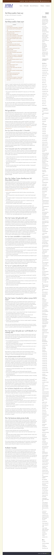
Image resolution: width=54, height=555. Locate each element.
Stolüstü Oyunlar (10, 49)
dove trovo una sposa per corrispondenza (45, 230)
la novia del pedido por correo (44, 326)
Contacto (48, 6)
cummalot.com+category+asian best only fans (45, 188)
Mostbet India (44, 368)
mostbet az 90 (45, 345)
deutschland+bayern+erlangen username (45, 213)
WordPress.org (45, 548)
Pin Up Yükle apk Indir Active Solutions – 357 (45, 407)
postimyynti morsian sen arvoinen (44, 421)
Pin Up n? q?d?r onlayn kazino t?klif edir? (14, 67)
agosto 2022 (44, 96)
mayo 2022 (44, 101)
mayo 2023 (44, 80)
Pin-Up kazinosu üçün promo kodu (13, 48)
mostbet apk (44, 343)
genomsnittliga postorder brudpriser (45, 295)
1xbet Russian (44, 138)
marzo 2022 (44, 105)
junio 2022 (44, 100)
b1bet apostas (45, 142)
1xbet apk (44, 121)
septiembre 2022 (45, 94)
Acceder (43, 541)
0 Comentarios (18, 15)
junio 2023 (44, 79)
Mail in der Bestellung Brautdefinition (45, 340)
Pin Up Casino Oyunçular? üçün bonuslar (14, 52)
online (43, 383)
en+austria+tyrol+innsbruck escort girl (45, 246)
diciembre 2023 (45, 68)
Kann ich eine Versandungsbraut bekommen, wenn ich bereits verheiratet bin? (45, 321)
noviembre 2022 (45, 91)
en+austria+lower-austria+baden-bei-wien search (45, 242)
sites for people (45, 481)
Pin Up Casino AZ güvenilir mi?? (12, 34)
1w (42, 116)
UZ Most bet (44, 521)
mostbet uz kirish (45, 382)
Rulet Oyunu (9, 68)
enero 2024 (44, 66)
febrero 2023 (44, 86)
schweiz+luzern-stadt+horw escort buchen (45, 467)
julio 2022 (44, 98)
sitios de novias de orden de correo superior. (45, 489)
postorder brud (45, 427)
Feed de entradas (45, 543)
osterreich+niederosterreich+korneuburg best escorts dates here (45, 398)
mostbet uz (44, 380)
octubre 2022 (44, 93)
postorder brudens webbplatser (44, 435)
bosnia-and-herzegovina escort (44, 150)
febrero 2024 (44, 65)
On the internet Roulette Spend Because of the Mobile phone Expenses (45, 22)
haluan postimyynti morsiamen (44, 300)
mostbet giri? (44, 353)
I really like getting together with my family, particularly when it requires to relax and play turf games (45, 37)
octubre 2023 (44, 72)
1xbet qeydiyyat (45, 136)
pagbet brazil (44, 402)
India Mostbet (44, 316)
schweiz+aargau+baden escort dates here (45, 457)
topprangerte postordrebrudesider (45, 499)
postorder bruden (45, 432)
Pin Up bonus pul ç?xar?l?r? (12, 50)
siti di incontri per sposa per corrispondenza (45, 484)
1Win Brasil (44, 119)
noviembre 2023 (45, 70)
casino (43, 173)
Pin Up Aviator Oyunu (11, 66)
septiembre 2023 (45, 73)
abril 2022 (44, 103)
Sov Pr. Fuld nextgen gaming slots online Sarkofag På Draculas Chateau (45, 29)
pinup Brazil (44, 411)
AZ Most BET (44, 140)
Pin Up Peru (44, 403)
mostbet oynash (45, 372)
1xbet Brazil (44, 126)
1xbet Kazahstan (45, 135)
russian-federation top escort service (45, 452)
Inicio (21, 6)
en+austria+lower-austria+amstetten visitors (45, 237)
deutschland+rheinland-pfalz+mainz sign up (45, 222)
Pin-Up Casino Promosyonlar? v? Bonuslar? (15, 27)
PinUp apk (14, 15)
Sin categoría (44, 479)
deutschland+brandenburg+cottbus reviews (45, 218)
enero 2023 (44, 87)
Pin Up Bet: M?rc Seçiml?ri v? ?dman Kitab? (15, 55)
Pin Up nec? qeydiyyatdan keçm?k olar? (14, 37)
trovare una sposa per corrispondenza (45, 512)
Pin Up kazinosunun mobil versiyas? (13, 44)
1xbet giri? (44, 128)
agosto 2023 (44, 75)
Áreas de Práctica (34, 6)
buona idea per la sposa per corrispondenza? (45, 167)
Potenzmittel (44, 444)
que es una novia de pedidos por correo (45, 448)
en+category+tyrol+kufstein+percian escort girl (45, 257)
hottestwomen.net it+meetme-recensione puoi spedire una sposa (45, 305)
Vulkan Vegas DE (45, 523)
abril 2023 (44, 82)
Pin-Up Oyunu (9, 53)
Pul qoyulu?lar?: (10, 26)
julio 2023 (44, 77)
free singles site (45, 281)
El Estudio (26, 6)
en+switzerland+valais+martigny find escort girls (45, 279)
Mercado (46, 553)
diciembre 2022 (45, 89)
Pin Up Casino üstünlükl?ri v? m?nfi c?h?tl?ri (15, 35)
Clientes (42, 6)
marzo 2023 (44, 84)
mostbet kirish (44, 370)
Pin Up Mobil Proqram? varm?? (12, 64)
